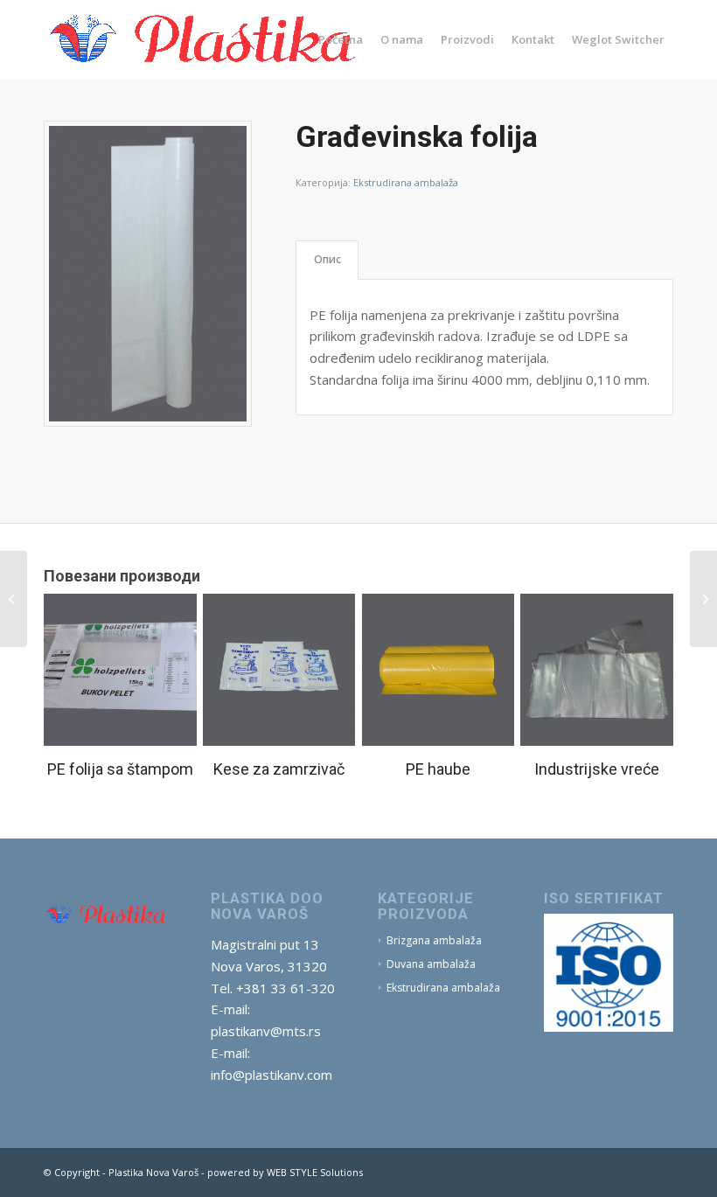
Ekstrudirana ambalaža (405, 182)
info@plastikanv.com (271, 1074)
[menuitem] (341, 39)
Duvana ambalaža (431, 964)
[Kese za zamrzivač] (703, 599)
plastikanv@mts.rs (266, 1031)
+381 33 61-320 (285, 988)
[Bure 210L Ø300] (13, 599)
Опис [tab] (327, 259)
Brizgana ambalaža (434, 940)
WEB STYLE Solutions (315, 1172)
